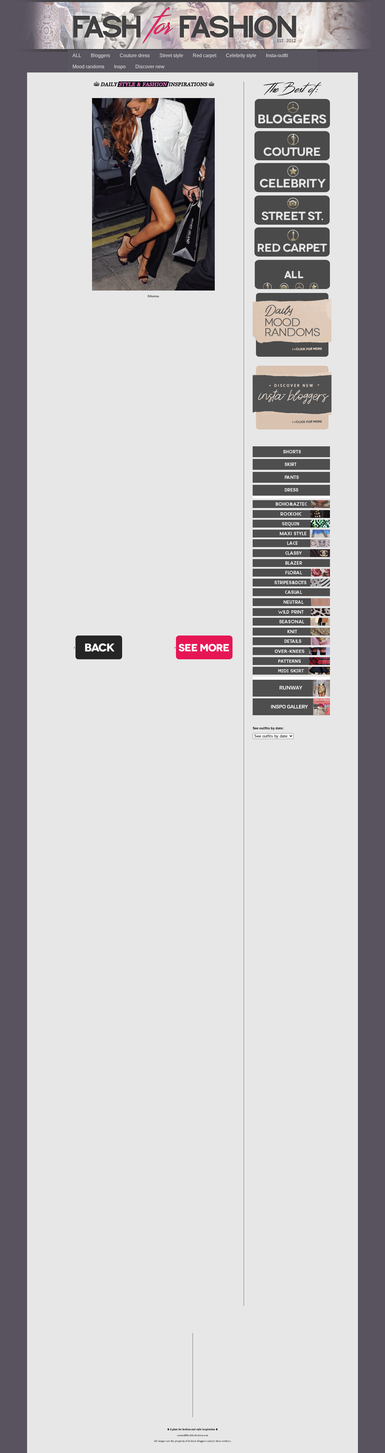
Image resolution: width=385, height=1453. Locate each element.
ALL (76, 55)
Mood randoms (88, 66)
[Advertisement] (289, 809)
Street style (171, 55)
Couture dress (135, 55)
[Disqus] (153, 397)
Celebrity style (241, 55)
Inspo (120, 66)
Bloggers (100, 55)
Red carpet (204, 55)
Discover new (150, 66)
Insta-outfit (277, 55)
